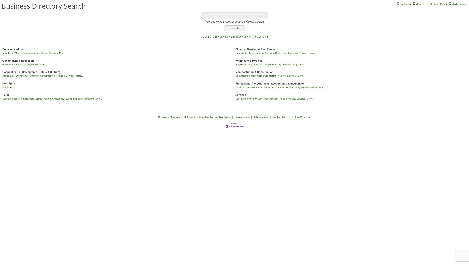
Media (18, 52)
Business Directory (169, 117)
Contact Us (278, 117)
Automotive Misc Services (292, 98)
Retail (6, 94)
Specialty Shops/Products (15, 98)
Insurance (266, 87)
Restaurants (8, 75)
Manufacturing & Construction (254, 72)
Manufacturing (242, 75)
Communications (13, 49)
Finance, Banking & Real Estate (255, 49)
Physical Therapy (262, 64)
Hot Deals (405, 3)
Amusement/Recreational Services (57, 75)
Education (21, 64)
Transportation (271, 98)
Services (240, 94)
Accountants (278, 87)
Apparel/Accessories (54, 98)
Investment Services (298, 52)
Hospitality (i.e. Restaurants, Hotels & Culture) (31, 72)
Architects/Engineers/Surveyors (301, 87)
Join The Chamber (300, 117)
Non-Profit (8, 83)
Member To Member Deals (431, 3)
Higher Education (36, 64)
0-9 (202, 36)
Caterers (34, 75)
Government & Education (18, 60)
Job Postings (261, 117)
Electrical (291, 75)
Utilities (259, 98)
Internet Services (49, 52)
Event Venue (22, 75)
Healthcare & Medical (248, 60)
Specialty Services (244, 98)
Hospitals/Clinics (243, 64)
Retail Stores (35, 98)
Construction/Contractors (263, 75)
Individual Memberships (247, 87)
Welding (281, 75)
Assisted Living (290, 64)
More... (62, 52)
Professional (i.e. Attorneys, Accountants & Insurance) (269, 83)
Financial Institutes (244, 52)
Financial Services (264, 52)
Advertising (8, 52)
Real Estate (281, 52)
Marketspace (459, 3)
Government (8, 64)
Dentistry (276, 64)
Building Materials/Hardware (80, 98)
